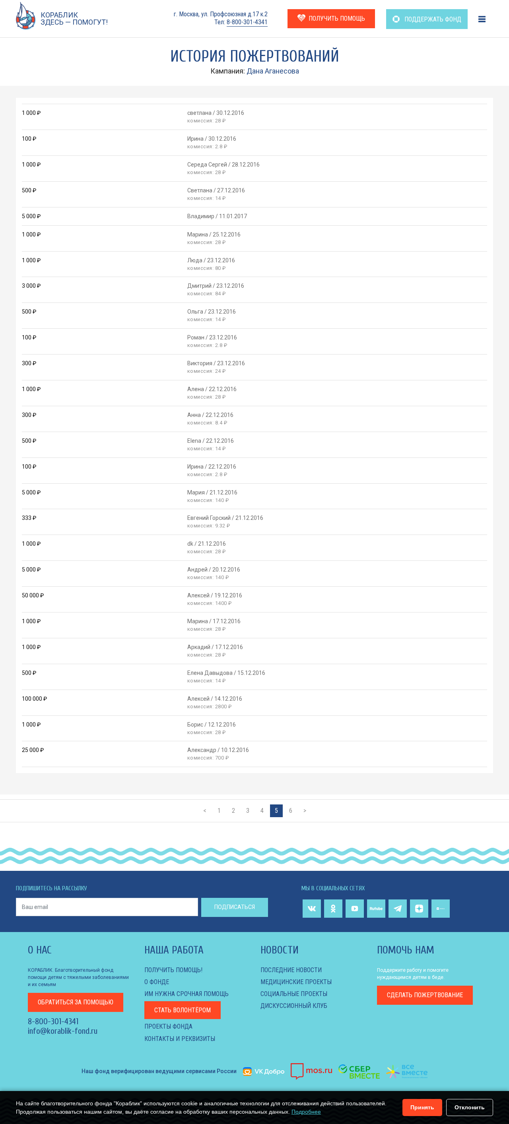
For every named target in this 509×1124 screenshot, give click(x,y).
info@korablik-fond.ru (62, 1031)
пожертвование (425, 995)
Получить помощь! (173, 970)
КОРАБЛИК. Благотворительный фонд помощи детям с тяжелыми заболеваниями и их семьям (78, 977)
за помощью (75, 1002)
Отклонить (470, 1107)
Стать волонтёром (182, 1010)
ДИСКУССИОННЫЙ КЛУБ (293, 1006)
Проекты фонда (168, 1026)
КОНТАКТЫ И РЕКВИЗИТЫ (179, 1039)
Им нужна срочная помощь (186, 994)
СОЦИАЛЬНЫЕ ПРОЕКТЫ (293, 994)
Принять (422, 1107)
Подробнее (306, 1111)
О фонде (156, 982)
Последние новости (291, 970)
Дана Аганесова (273, 71)
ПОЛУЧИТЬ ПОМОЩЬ (337, 18)
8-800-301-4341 (247, 22)
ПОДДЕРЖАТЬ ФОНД (432, 19)
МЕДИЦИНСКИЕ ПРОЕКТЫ (296, 982)
